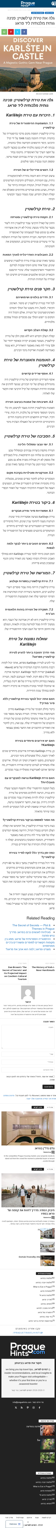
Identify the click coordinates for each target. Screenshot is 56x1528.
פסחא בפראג (46, 1304)
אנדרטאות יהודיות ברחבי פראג (41, 1321)
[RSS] (22, 1408)
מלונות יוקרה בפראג (44, 1282)
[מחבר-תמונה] (28, 992)
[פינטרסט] (11, 32)
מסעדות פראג (46, 1291)
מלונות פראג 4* (45, 1295)
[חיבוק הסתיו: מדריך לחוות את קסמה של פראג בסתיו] (28, 1190)
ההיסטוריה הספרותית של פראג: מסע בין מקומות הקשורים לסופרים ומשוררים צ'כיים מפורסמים (30, 942)
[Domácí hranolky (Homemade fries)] (47, 1260)
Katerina (47, 1152)
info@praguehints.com (22, 1402)
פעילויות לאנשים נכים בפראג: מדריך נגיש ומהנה (32, 933)
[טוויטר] (17, 32)
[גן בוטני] (47, 1457)
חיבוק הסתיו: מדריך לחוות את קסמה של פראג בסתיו (31, 1211)
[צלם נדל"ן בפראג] (28, 1128)
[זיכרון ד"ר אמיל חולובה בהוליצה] (47, 1430)
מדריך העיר (9, 1517)
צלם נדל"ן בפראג (45, 1148)
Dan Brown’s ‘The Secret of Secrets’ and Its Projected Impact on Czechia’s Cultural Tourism (14, 973)
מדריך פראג (46, 10)
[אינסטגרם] (34, 1408)
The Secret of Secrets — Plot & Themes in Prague (33, 926)
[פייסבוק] (24, 32)
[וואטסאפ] (4, 32)
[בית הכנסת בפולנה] (47, 1233)
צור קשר (14, 1390)
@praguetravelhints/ (28, 1332)
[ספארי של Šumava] (47, 1444)
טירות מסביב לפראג (45, 1308)
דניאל (28, 1002)
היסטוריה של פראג (37, 13)
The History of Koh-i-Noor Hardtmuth (43, 969)
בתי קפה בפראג (46, 1317)
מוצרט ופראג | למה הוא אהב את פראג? (28, 949)
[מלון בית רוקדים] (47, 1247)
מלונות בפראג (46, 1278)
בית (54, 10)
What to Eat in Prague (42, 1287)
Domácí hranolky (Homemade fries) (37, 1256)
